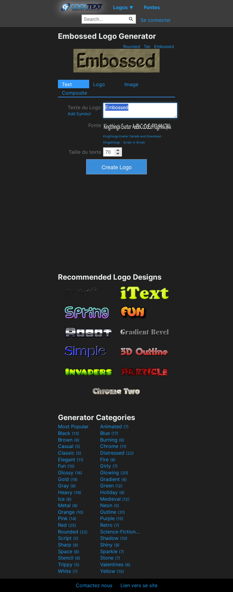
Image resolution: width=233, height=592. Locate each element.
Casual (69, 446)
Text (67, 84)
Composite (74, 93)
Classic (69, 453)
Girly (109, 466)
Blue (109, 433)
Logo (99, 84)
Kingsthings (111, 142)
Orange (70, 512)
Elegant (70, 459)
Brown (68, 440)
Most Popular (73, 426)
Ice (65, 499)
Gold (68, 479)
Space (68, 551)
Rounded (131, 46)
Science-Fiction (120, 532)
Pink (67, 518)
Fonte (94, 125)
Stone (110, 558)
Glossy (70, 472)
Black (68, 433)
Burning (112, 440)
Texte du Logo (84, 110)
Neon (109, 505)
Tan (147, 46)
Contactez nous (94, 585)
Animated (114, 426)
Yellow (112, 571)
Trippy (68, 564)
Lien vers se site (138, 585)
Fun (66, 466)
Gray (67, 486)
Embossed (164, 46)
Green (111, 486)
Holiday (112, 492)
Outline (112, 512)
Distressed (117, 453)
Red (67, 525)
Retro (109, 525)
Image (131, 84)
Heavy (69, 492)
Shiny (110, 545)
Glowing (114, 472)
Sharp (68, 545)
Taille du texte (85, 152)
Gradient (113, 479)
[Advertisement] (29, 123)
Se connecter (155, 20)
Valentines (115, 564)
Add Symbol (79, 113)
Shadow (113, 538)
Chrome (113, 446)
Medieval (115, 499)
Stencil (69, 558)
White (68, 571)
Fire (108, 459)
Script (68, 538)
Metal (68, 505)
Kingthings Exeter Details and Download (132, 136)
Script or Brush (134, 142)
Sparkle (112, 551)
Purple (111, 518)
